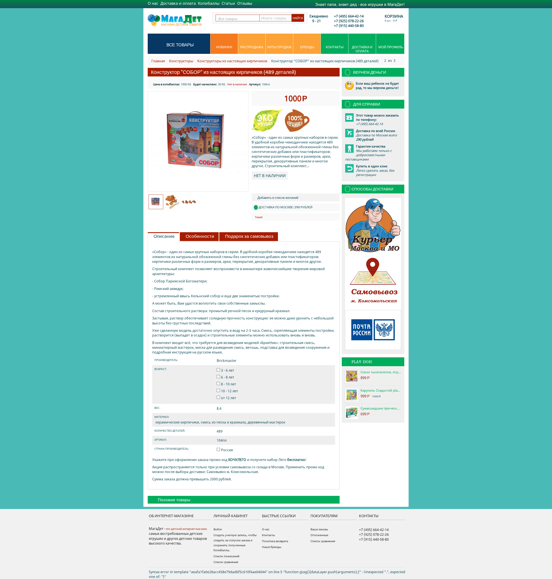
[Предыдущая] (380, 60)
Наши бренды (271, 547)
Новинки (224, 47)
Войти (217, 529)
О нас (153, 3)
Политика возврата (275, 541)
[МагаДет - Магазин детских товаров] (175, 20)
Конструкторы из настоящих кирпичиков (232, 61)
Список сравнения (225, 562)
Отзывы (244, 3)
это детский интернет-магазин (186, 529)
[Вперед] (399, 60)
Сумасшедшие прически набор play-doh (381, 408)
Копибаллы (209, 3)
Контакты (334, 47)
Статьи (228, 3)
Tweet (259, 217)
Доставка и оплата (178, 3)
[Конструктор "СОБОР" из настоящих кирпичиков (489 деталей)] (198, 141)
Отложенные (319, 535)
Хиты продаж (279, 47)
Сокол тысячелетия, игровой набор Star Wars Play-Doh (381, 372)
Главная (158, 61)
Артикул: (255, 84)
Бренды (307, 47)
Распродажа (251, 47)
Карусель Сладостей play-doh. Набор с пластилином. (381, 390)
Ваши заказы (319, 529)
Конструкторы (181, 61)
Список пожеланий (226, 556)
